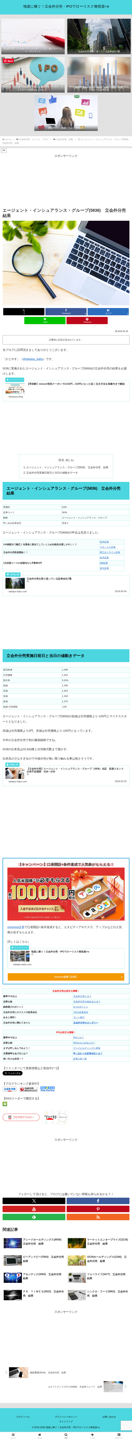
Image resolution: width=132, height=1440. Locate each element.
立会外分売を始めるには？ (86, 1001)
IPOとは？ (78, 1037)
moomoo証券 (15, 927)
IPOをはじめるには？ (84, 1042)
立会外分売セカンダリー (85, 1022)
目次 (61, 460)
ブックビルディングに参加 (86, 1048)
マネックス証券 (108, 547)
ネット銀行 (79, 1017)
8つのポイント (80, 1007)
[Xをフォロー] (34, 1201)
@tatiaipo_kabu (33, 359)
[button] (122, 814)
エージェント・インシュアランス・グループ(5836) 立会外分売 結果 (67, 467)
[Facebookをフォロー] (98, 1201)
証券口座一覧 (80, 1058)
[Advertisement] (66, 181)
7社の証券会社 (80, 1012)
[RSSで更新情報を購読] (98, 1217)
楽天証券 (104, 568)
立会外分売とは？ (82, 996)
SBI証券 (104, 563)
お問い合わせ (109, 1417)
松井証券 (104, 542)
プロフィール (23, 1417)
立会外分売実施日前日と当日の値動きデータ (52, 472)
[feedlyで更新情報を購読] (34, 1217)
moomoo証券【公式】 (66, 976)
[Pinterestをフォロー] (98, 1209)
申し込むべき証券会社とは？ (88, 1053)
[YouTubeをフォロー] (34, 1209)
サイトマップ (66, 1421)
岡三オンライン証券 (110, 552)
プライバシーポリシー (66, 1417)
